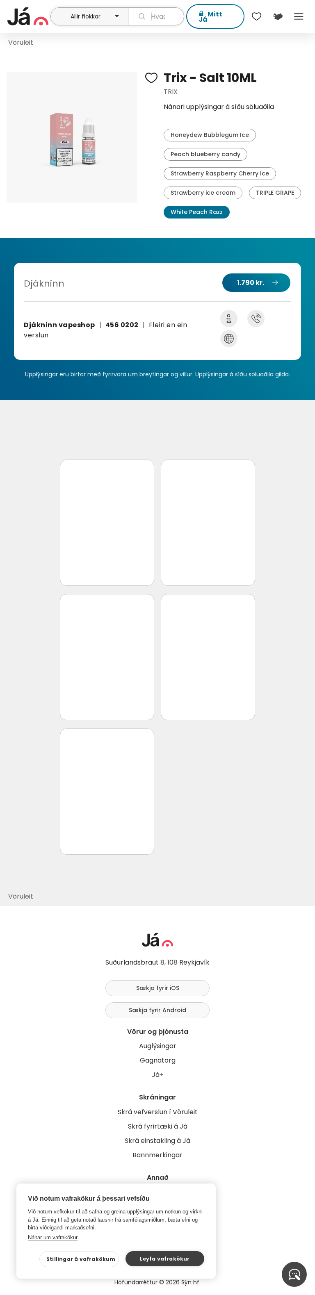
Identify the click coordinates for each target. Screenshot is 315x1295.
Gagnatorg (158, 1060)
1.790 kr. (250, 282)
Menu (299, 16)
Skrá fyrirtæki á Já (157, 1126)
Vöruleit (20, 42)
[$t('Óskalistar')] (257, 16)
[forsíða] (27, 16)
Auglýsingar (157, 1046)
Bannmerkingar (157, 1155)
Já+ (158, 1074)
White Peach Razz (197, 212)
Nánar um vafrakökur (53, 1237)
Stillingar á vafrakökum (81, 1259)
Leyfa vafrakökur (164, 1258)
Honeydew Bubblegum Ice (210, 135)
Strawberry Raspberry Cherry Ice (220, 173)
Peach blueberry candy (205, 154)
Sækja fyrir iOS (157, 988)
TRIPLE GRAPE (275, 193)
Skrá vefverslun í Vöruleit (158, 1112)
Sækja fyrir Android (157, 1010)
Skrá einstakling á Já (157, 1140)
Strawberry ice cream (203, 193)
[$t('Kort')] (277, 16)
